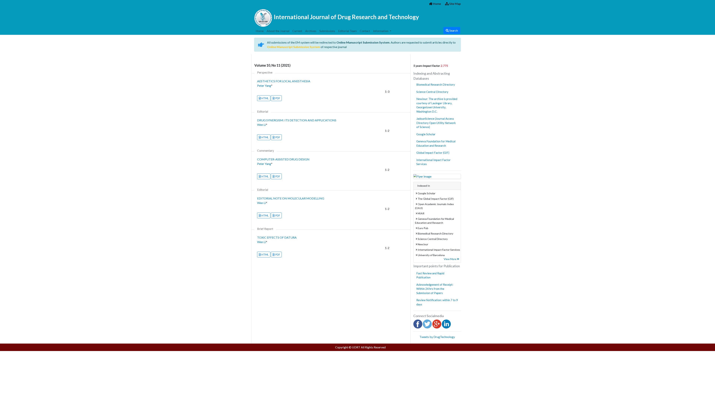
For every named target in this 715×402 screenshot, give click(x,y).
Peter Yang (264, 85)
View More (450, 259)
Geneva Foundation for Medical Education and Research (435, 143)
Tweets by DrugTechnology (437, 337)
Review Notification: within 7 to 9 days (437, 302)
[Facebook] (417, 323)
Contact (365, 31)
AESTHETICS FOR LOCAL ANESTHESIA (283, 81)
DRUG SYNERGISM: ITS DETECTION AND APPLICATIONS (296, 120)
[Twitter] (427, 323)
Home (436, 3)
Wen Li (261, 124)
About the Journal (278, 31)
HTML (265, 98)
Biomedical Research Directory (435, 84)
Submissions (327, 31)
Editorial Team (347, 31)
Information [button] (381, 31)
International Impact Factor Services (433, 162)
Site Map (455, 3)
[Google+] (436, 323)
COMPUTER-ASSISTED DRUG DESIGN (283, 159)
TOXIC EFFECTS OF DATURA (277, 237)
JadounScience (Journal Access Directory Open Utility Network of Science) (436, 123)
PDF (277, 98)
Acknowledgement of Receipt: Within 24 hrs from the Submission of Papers (434, 289)
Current (297, 31)
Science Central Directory (432, 91)
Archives (310, 31)
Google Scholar (426, 134)
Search (453, 30)
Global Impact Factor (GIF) (432, 152)
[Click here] (437, 176)
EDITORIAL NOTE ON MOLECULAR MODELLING (290, 198)
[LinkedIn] (446, 323)
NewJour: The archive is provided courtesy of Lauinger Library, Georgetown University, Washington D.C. (436, 105)
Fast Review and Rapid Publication (430, 275)
